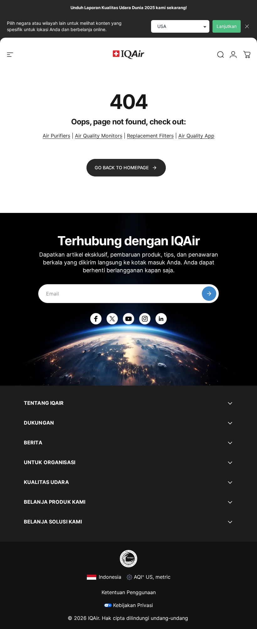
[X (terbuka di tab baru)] (112, 318)
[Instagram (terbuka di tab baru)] (144, 318)
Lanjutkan (227, 26)
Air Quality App (196, 136)
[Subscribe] (209, 293)
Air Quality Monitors (98, 136)
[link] (221, 55)
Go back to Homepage (122, 167)
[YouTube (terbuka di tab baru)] (128, 318)
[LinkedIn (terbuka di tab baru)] (161, 318)
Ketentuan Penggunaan (129, 592)
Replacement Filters (150, 136)
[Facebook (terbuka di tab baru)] (96, 318)
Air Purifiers (56, 136)
